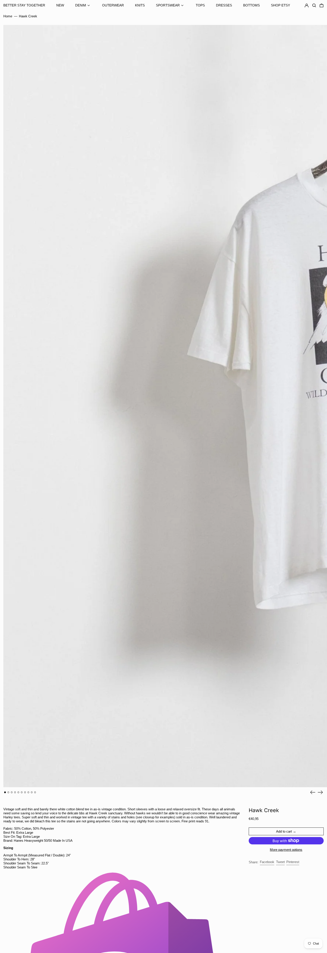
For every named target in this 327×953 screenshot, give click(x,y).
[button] (321, 5)
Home (7, 16)
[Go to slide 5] (18, 792)
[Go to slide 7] (25, 792)
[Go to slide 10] (35, 792)
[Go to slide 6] (22, 792)
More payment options (286, 850)
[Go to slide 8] (28, 792)
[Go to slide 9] (32, 792)
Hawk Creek (28, 16)
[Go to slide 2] (8, 792)
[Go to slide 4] (15, 792)
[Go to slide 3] (12, 792)
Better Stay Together (24, 5)
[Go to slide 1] (5, 792)
